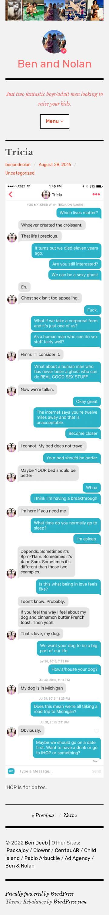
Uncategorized (20, 173)
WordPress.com (70, 902)
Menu (52, 121)
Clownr (41, 850)
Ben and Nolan (55, 63)
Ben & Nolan (20, 866)
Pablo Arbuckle (42, 858)
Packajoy (17, 850)
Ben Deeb (36, 843)
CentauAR (67, 850)
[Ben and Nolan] (54, 10)
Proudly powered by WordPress (39, 894)
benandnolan (18, 164)
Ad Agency (77, 858)
